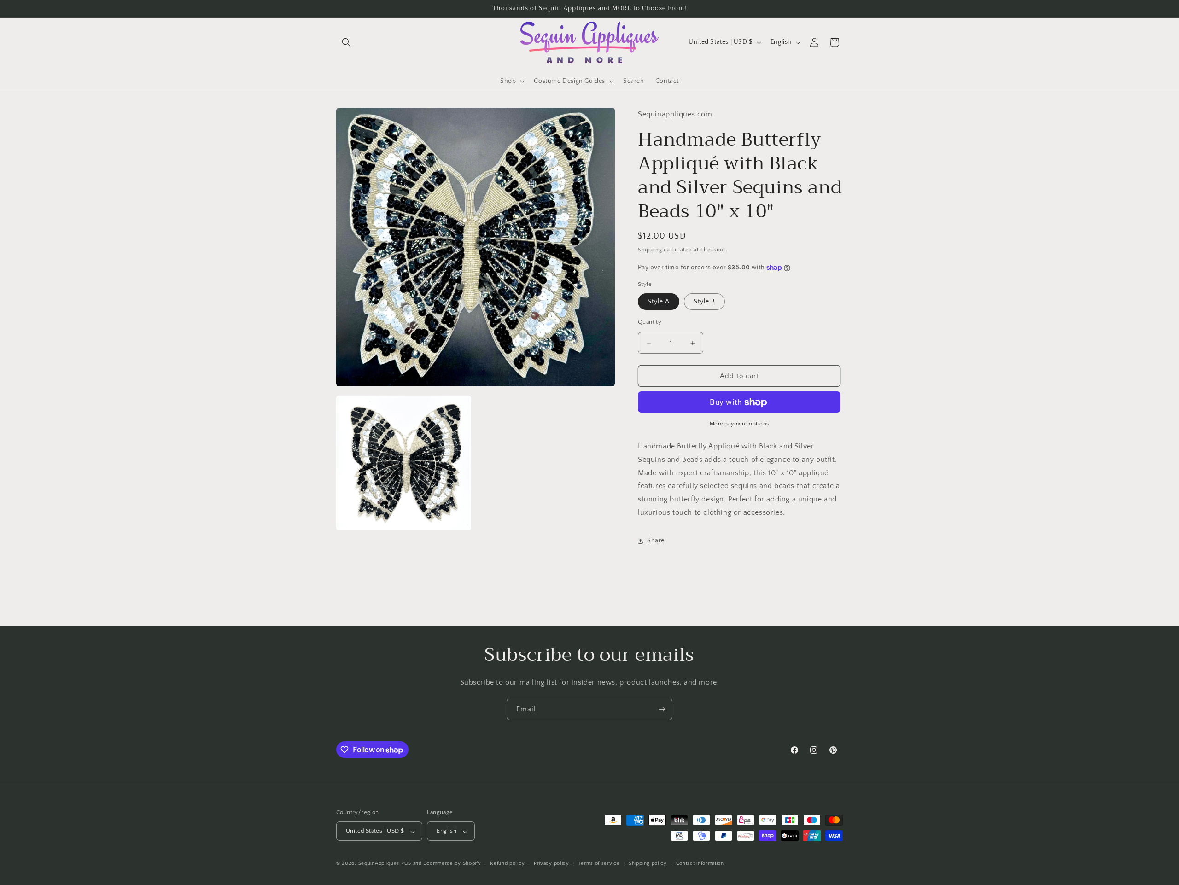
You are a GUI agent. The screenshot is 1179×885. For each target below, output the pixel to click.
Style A (659, 301)
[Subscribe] (662, 709)
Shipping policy (648, 863)
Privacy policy (551, 863)
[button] (346, 42)
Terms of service (598, 863)
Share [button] (656, 541)
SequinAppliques (379, 864)
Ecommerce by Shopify (452, 864)
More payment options (739, 424)
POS (406, 864)
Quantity (649, 322)
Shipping (650, 250)
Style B (704, 301)
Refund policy (507, 863)
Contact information (700, 863)
